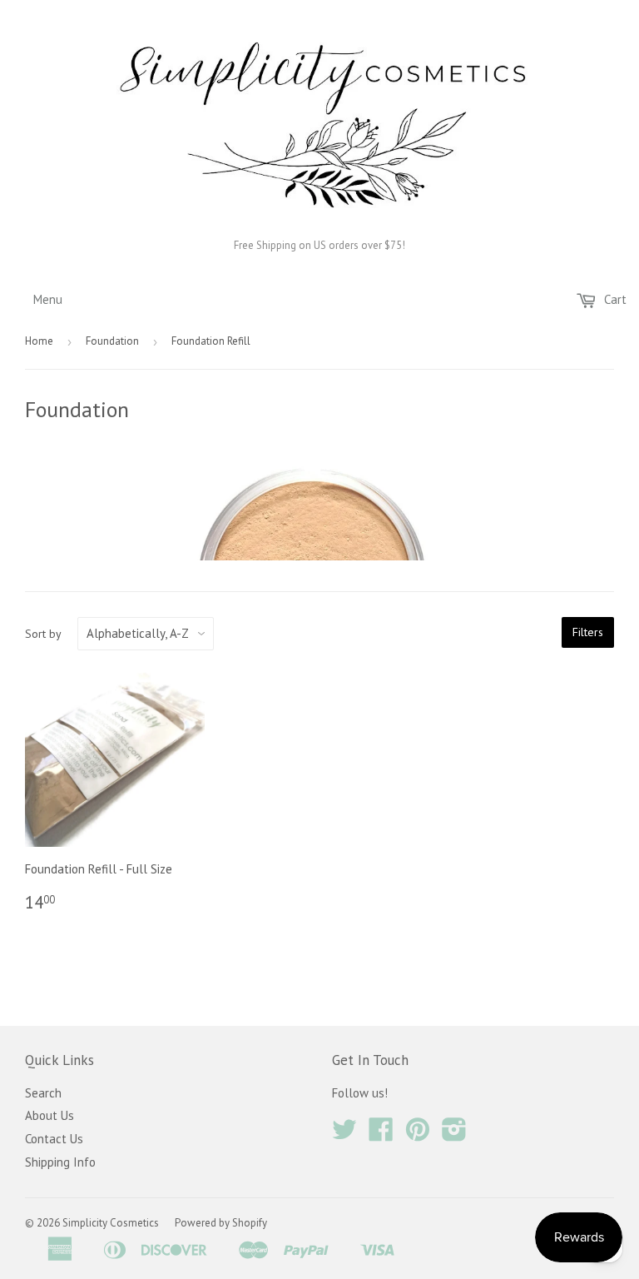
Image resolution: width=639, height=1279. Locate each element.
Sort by (43, 633)
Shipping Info (60, 1162)
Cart (614, 299)
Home (39, 341)
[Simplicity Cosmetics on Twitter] (344, 1134)
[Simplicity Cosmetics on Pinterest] (417, 1134)
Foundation (112, 341)
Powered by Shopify (221, 1223)
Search (43, 1093)
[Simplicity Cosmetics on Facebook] (381, 1134)
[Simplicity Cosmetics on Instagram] (454, 1134)
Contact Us (54, 1139)
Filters (587, 632)
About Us (49, 1115)
